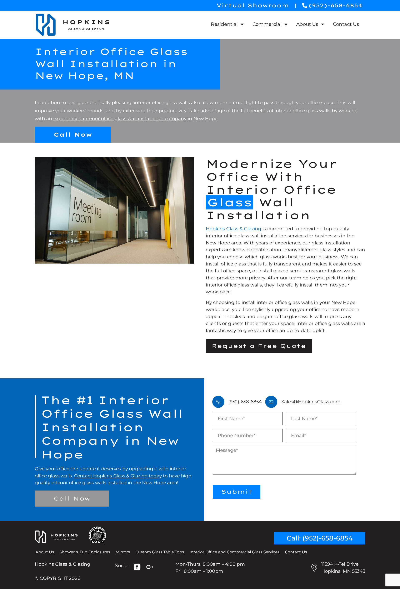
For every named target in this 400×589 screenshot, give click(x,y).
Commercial (266, 24)
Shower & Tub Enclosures (85, 551)
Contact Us (346, 24)
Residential (224, 24)
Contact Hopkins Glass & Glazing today (118, 476)
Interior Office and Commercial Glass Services (234, 551)
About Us (307, 24)
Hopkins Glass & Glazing (233, 229)
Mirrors (123, 551)
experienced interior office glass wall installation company (119, 118)
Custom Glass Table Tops (159, 551)
